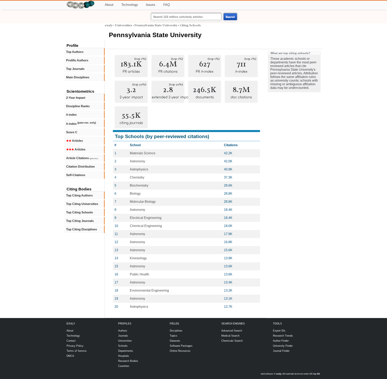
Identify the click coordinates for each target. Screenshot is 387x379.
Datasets (175, 340)
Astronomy (137, 161)
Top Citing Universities (82, 204)
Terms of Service (76, 350)
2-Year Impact (75, 97)
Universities (123, 25)
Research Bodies (128, 360)
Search (230, 16)
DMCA (70, 355)
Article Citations (82, 158)
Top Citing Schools (79, 212)
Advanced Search (231, 330)
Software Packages (181, 345)
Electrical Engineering (145, 217)
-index (71, 114)
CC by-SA (315, 374)
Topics (173, 335)
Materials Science (142, 153)
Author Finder (281, 340)
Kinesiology (138, 258)
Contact (71, 340)
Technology (129, 4)
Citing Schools (190, 25)
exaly (108, 25)
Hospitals (123, 355)
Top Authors (74, 52)
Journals (123, 335)
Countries (123, 365)
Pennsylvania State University (155, 25)
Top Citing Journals (80, 221)
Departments (125, 350)
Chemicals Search (232, 340)
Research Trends (283, 335)
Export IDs (279, 330)
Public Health (139, 274)
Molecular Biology (143, 201)
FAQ (166, 4)
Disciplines (176, 330)
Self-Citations (75, 175)
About (109, 4)
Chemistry (137, 177)
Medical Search (230, 335)
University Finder (283, 345)
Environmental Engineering (149, 290)
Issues (150, 4)
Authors (122, 330)
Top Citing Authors (79, 195)
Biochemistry (139, 185)
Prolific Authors (77, 60)
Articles (74, 140)
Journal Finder (281, 350)
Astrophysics (139, 169)
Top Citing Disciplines (81, 229)
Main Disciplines (77, 77)
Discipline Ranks (78, 106)
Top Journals (75, 68)
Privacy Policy (75, 345)
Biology (135, 193)
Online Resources (180, 350)
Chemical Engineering (146, 226)
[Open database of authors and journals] (80, 2)
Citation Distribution (80, 166)
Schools (123, 345)
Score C (71, 132)
